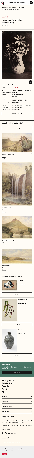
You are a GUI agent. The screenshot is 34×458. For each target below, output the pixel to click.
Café (4, 389)
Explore (16, 294)
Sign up (16, 372)
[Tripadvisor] (12, 433)
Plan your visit (9, 380)
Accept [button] (4, 454)
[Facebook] (2, 433)
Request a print (16, 113)
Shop (4, 392)
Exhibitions (8, 383)
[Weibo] (15, 433)
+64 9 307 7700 (6, 430)
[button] (17, 146)
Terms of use (5, 438)
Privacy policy (5, 437)
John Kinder (5, 17)
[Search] (27, 2)
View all (16, 128)
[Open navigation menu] (31, 2)
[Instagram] (6, 433)
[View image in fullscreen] (30, 82)
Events (5, 386)
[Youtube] (9, 433)
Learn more (10, 450)
